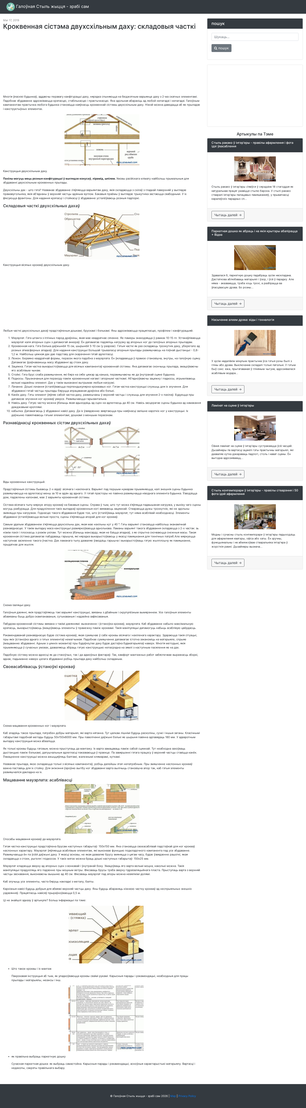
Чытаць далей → (228, 215)
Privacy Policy (187, 1096)
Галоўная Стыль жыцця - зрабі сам (52, 6)
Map (173, 1096)
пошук (223, 48)
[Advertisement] (102, 64)
